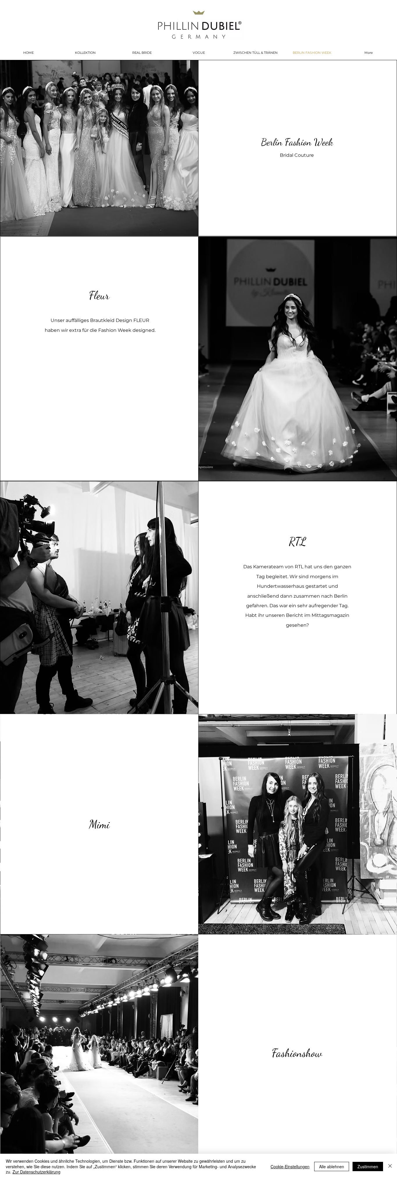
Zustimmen (367, 1166)
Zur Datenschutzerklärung (36, 1172)
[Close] (390, 1166)
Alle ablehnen (331, 1166)
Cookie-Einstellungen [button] (290, 1166)
